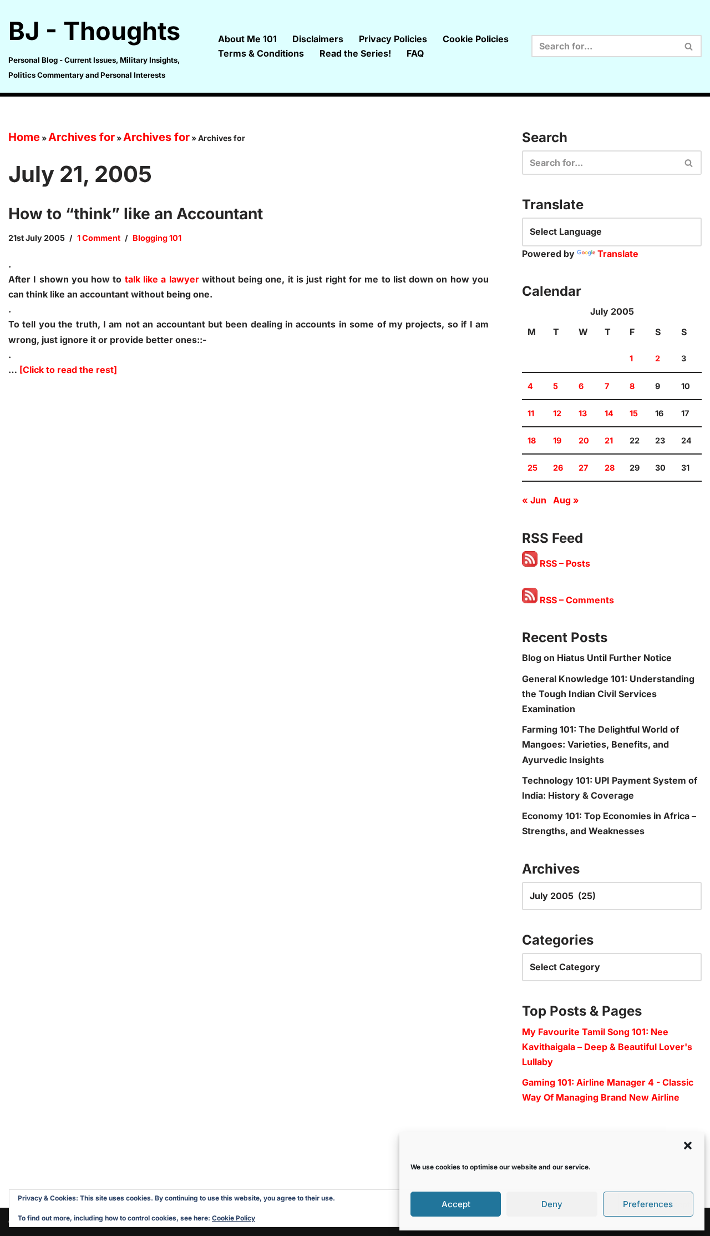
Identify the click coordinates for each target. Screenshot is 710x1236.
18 (532, 440)
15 (634, 413)
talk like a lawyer (162, 279)
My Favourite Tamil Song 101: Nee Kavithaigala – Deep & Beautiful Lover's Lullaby (607, 1046)
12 (557, 413)
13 (583, 413)
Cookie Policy (233, 1218)
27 (583, 467)
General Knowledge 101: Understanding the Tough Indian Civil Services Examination (608, 693)
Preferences (648, 1204)
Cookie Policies (476, 38)
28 (610, 467)
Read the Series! (355, 53)
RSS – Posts (563, 563)
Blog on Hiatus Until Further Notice (597, 657)
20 (584, 440)
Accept (456, 1204)
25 (532, 467)
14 (609, 413)
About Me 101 (247, 38)
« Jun (534, 500)
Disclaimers (317, 38)
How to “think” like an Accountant (135, 213)
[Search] (689, 46)
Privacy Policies (393, 38)
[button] (687, 1145)
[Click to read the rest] (68, 369)
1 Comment (98, 238)
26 (558, 467)
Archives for (81, 137)
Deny (551, 1204)
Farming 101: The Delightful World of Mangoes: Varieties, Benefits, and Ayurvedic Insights (600, 744)
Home (24, 137)
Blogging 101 (157, 238)
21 (609, 440)
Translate (617, 253)
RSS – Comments (575, 600)
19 (557, 440)
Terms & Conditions (261, 53)
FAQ (415, 53)
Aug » (566, 500)
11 (531, 413)
